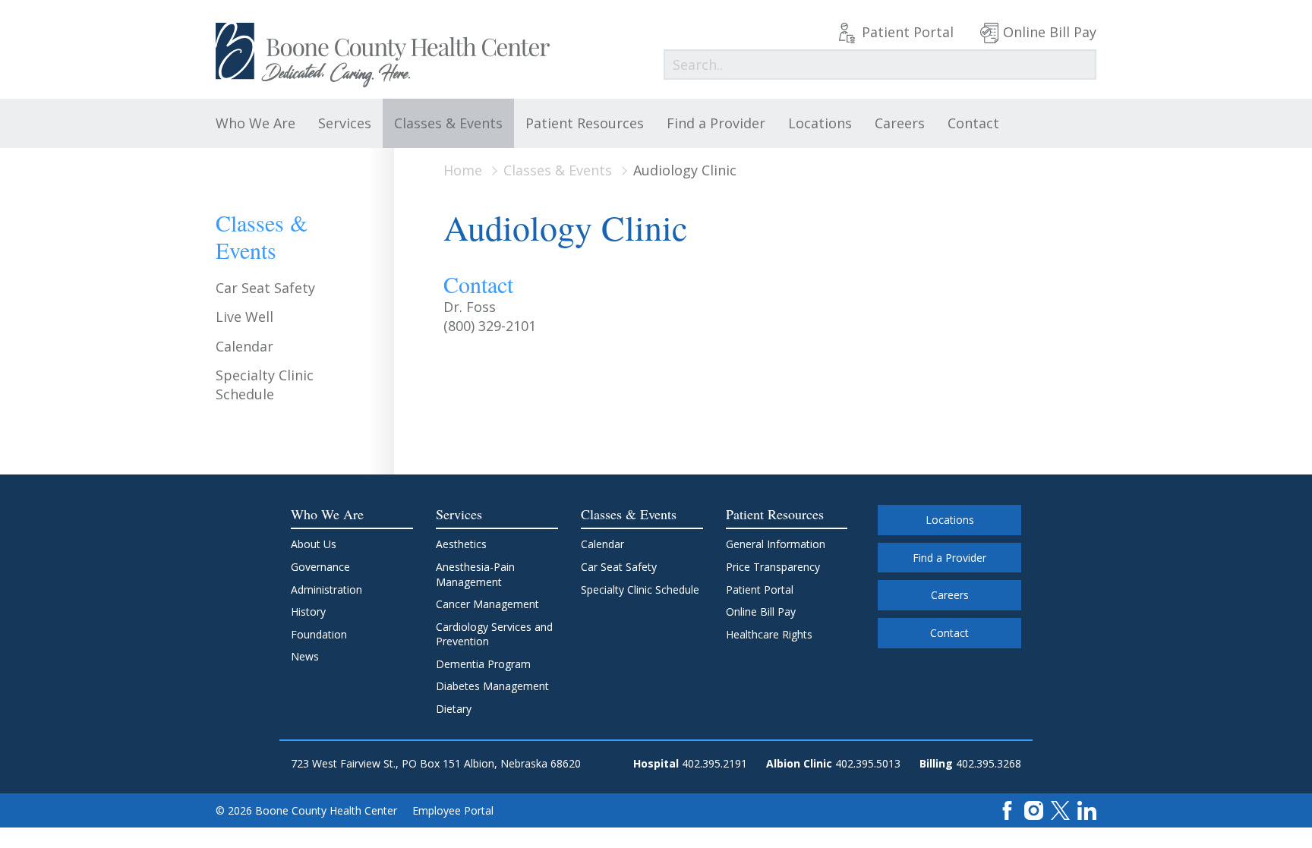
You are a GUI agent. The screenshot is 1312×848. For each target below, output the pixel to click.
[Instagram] (1033, 809)
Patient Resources (584, 123)
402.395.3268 (988, 763)
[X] (1060, 809)
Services (344, 123)
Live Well (244, 316)
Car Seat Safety (265, 288)
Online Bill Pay (1049, 32)
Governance (320, 567)
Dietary (454, 708)
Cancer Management (487, 604)
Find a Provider (716, 123)
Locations (820, 123)
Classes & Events (448, 123)
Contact (973, 123)
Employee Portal (453, 810)
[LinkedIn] (1086, 809)
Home (462, 170)
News (305, 656)
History (308, 611)
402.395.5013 (867, 763)
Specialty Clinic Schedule (265, 384)
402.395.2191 (714, 763)
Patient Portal (908, 32)
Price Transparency (773, 567)
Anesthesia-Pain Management (475, 574)
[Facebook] (1007, 809)
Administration (326, 589)
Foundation (319, 634)
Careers (900, 123)
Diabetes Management (492, 686)
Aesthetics (461, 544)
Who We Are (255, 123)
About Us (313, 544)
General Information (775, 544)
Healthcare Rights (769, 634)
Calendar (244, 346)
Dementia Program (483, 664)
